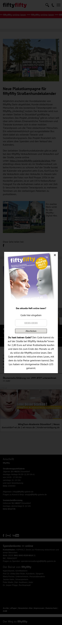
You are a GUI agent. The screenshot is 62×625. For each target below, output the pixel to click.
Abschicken (31, 331)
